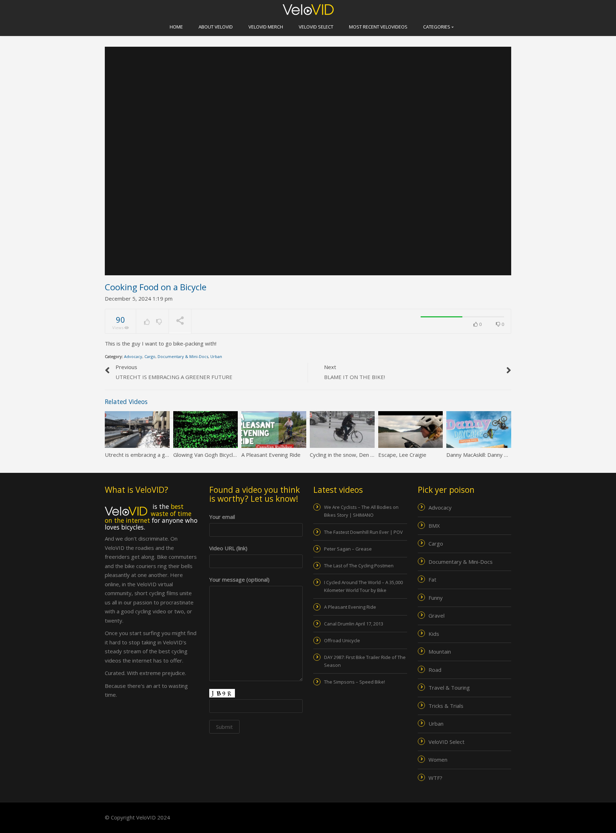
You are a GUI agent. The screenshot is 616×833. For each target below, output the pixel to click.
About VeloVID (216, 27)
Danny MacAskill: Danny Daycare (485, 454)
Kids (433, 633)
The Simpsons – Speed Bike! (354, 682)
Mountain (439, 651)
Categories (437, 27)
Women (437, 759)
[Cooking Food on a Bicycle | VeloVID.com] (308, 8)
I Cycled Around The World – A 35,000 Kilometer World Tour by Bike (363, 586)
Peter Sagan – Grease (348, 549)
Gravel (436, 615)
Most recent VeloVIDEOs (378, 27)
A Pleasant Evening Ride (271, 454)
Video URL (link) (228, 548)
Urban (216, 356)
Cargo (149, 356)
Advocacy (133, 356)
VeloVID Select (316, 27)
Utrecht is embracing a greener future (151, 454)
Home (176, 27)
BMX (434, 525)
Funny (435, 597)
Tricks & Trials (445, 705)
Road (434, 669)
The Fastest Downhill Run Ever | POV (363, 532)
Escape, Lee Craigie (402, 454)
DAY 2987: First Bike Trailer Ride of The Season (365, 661)
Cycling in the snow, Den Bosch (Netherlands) (365, 454)
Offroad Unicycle (342, 640)
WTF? (435, 777)
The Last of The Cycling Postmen (359, 565)
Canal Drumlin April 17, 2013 (353, 623)
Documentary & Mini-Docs (183, 356)
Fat (432, 579)
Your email (222, 516)
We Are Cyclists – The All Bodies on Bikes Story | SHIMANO (361, 511)
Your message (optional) (239, 579)
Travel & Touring (449, 687)
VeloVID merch (265, 27)
